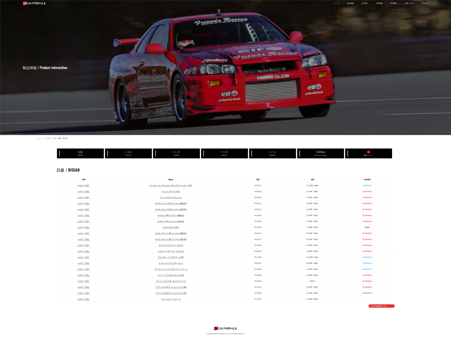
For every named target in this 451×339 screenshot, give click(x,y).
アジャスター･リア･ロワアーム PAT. (171, 257)
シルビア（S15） (83, 185)
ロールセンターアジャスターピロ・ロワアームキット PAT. (171, 185)
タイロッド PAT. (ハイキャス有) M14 (170, 221)
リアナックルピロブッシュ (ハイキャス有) (170, 293)
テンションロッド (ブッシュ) (170, 197)
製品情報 (350, 3)
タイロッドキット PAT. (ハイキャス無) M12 (171, 233)
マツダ (224, 153)
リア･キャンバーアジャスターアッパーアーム (170, 269)
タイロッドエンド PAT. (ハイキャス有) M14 (171, 209)
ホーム (38, 138)
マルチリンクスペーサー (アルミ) (171, 245)
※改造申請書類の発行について (381, 306)
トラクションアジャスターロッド (171, 263)
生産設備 (379, 3)
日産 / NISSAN (68, 170)
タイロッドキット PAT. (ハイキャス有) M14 (171, 239)
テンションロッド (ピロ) (171, 191)
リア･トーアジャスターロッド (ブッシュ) (171, 281)
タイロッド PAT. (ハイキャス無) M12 (170, 215)
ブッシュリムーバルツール (171, 299)
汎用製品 (320, 153)
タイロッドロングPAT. (171, 227)
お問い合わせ (409, 3)
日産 (80, 153)
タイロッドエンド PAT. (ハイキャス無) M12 (171, 203)
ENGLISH (425, 3)
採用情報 (393, 3)
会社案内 (365, 3)
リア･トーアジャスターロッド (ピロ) (170, 275)
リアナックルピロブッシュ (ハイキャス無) (170, 287)
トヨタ (128, 153)
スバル (272, 153)
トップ (336, 3)
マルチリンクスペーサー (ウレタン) (171, 251)
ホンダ (176, 153)
